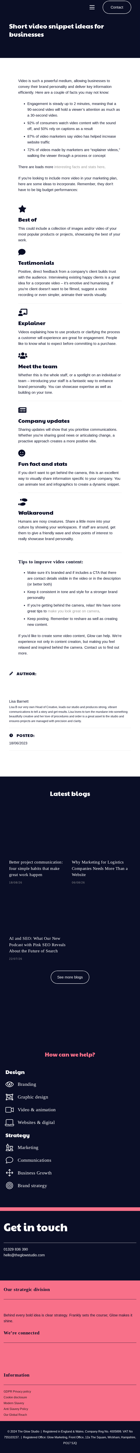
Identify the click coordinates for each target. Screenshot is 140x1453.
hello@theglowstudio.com (24, 1255)
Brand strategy (32, 1185)
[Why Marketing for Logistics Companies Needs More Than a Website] (101, 849)
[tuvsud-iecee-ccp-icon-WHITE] (17, 1306)
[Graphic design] (11, 1097)
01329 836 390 (16, 1249)
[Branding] (11, 1084)
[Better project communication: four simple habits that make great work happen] (38, 849)
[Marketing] (11, 1147)
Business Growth (35, 1173)
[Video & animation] (11, 1109)
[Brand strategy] (11, 1185)
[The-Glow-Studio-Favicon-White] (13, 7)
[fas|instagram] (19, 1267)
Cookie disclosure (15, 1397)
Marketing (28, 1147)
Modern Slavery (14, 1403)
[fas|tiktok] (30, 1267)
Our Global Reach (15, 1414)
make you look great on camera (73, 611)
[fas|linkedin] (7, 1267)
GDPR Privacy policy (17, 1391)
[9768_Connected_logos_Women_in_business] (20, 1356)
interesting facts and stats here (79, 167)
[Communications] (11, 1160)
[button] (92, 7)
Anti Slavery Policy (16, 1409)
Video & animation (37, 1109)
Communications (34, 1160)
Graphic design (33, 1097)
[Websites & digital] (11, 1122)
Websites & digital (36, 1122)
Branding (27, 1084)
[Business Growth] (11, 1172)
